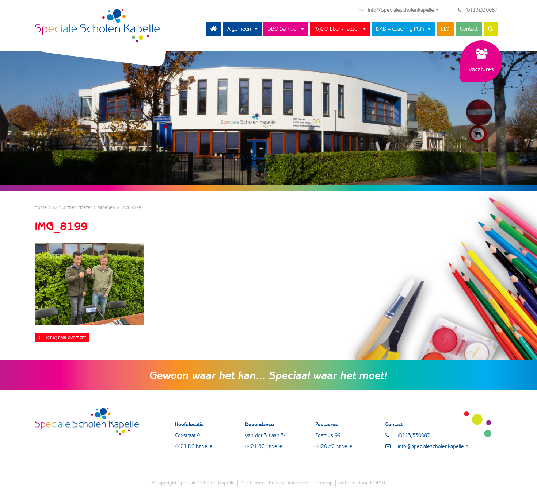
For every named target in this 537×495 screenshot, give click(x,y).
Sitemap (324, 483)
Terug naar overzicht (66, 337)
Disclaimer (251, 483)
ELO (445, 29)
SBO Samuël (282, 29)
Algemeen (239, 29)
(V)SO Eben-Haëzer (336, 29)
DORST (378, 483)
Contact (469, 29)
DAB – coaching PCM (400, 29)
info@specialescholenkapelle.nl (403, 10)
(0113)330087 (481, 10)
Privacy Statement (289, 483)
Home (213, 29)
